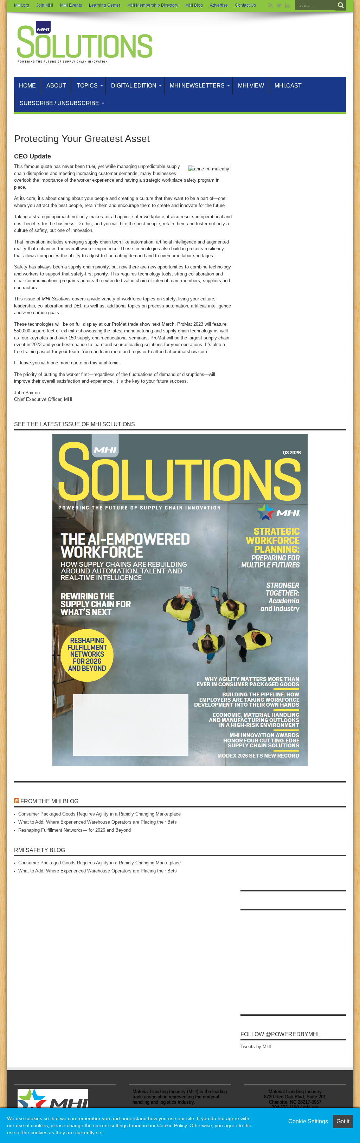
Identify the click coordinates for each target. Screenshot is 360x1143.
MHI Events (71, 5)
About (56, 86)
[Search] (340, 5)
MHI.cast (288, 86)
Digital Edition (133, 86)
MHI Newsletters (197, 86)
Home (27, 86)
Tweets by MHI (255, 1046)
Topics (87, 86)
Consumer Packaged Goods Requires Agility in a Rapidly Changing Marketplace (99, 814)
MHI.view (251, 86)
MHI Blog (194, 5)
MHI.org (21, 5)
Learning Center (104, 5)
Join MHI (44, 5)
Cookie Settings (308, 1121)
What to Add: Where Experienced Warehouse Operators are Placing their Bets (97, 822)
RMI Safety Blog (39, 850)
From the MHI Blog (49, 801)
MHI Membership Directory (152, 5)
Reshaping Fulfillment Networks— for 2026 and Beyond (74, 830)
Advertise (219, 5)
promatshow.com (190, 351)
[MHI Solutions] (84, 59)
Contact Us (245, 5)
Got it (342, 1121)
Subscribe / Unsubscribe (59, 103)
